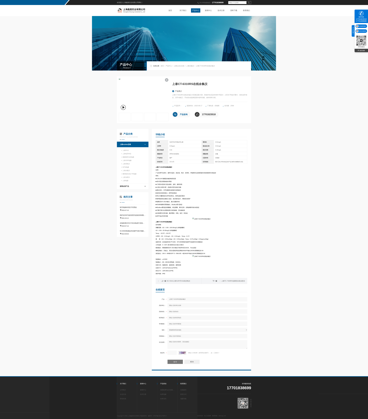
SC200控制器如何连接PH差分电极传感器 (133, 231)
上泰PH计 (126, 150)
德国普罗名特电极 (128, 157)
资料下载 (233, 10)
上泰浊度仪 (126, 177)
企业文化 (123, 394)
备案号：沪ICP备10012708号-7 (157, 416)
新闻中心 (208, 10)
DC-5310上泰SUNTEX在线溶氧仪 (178, 281)
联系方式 (183, 394)
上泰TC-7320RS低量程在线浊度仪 (233, 281)
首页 (170, 10)
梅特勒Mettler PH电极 (129, 174)
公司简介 (123, 390)
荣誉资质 (123, 399)
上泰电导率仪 (127, 154)
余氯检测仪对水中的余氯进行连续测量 (133, 223)
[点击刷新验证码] (182, 352)
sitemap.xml (222, 416)
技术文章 (221, 10)
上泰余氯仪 (190, 66)
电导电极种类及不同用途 (128, 207)
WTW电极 (126, 167)
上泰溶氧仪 (126, 164)
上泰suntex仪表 (179, 66)
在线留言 (183, 390)
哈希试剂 (163, 399)
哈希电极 (163, 394)
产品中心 (195, 10)
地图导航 (183, 399)
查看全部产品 (124, 186)
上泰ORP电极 (127, 160)
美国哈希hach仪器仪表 (168, 390)
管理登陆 (214, 416)
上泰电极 (125, 180)
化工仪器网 (207, 416)
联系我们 (246, 10)
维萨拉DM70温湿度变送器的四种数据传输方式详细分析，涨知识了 (133, 215)
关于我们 (182, 10)
